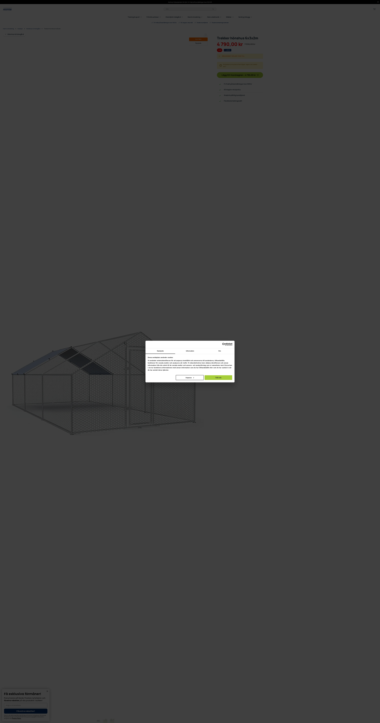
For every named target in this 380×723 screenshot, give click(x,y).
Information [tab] (190, 351)
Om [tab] (219, 351)
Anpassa (189, 377)
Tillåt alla (218, 377)
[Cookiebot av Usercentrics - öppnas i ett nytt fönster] (223, 344)
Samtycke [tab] (160, 351)
